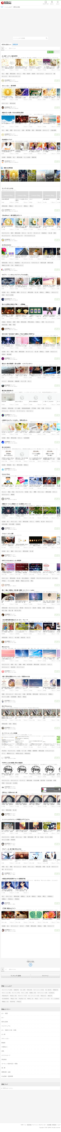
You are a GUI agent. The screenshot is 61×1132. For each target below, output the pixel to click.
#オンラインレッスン (13, 607)
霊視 (3, 1051)
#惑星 (45, 926)
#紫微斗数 (34, 157)
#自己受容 (13, 667)
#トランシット (5, 411)
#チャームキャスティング (14, 76)
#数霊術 (17, 580)
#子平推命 (34, 408)
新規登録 (29, 1124)
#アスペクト (12, 411)
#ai (38, 837)
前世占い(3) (30, 998)
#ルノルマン (4, 76)
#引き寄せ (4, 750)
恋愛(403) (16, 990)
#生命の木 (23, 637)
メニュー (57, 3)
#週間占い (4, 899)
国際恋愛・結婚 (6, 1072)
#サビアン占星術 (9, 295)
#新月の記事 (43, 262)
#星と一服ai (4, 610)
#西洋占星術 (12, 73)
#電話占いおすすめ (25, 580)
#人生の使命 (49, 780)
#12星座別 (18, 524)
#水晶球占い (44, 233)
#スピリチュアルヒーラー (17, 235)
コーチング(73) (16, 992)
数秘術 (3, 1042)
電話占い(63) (14, 998)
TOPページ (23, 1124)
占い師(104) (48, 990)
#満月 (55, 233)
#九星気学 (33, 578)
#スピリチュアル (5, 233)
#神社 (12, 664)
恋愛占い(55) (33, 992)
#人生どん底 (8, 783)
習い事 (3, 1068)
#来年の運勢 (4, 524)
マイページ (45, 975)
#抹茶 (44, 607)
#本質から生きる (19, 753)
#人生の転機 (36, 780)
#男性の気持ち (31, 322)
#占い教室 (17, 637)
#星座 (3, 295)
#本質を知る (27, 753)
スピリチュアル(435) (7, 990)
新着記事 (15, 44)
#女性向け (9, 322)
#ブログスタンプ (35, 262)
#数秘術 (12, 494)
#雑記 (9, 492)
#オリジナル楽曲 (5, 839)
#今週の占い (10, 899)
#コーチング (23, 292)
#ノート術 (24, 750)
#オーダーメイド (29, 351)
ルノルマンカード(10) (34, 995)
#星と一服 (11, 610)
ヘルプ (58, 1124)
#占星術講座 (26, 438)
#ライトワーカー (20, 667)
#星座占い (42, 292)
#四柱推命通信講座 (26, 408)
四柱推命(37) (5, 995)
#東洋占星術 (4, 324)
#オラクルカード (5, 494)
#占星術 (3, 157)
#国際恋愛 (17, 381)
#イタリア (4, 381)
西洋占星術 (5, 1021)
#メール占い (55, 578)
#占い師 (50, 233)
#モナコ (29, 381)
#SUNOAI (13, 839)
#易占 (32, 580)
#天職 (54, 780)
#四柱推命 (9, 157)
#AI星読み (17, 899)
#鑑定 (7, 73)
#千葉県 (27, 926)
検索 (47, 38)
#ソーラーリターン (21, 411)
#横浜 (8, 438)
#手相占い (4, 580)
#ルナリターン (30, 411)
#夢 (35, 837)
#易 (54, 73)
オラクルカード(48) (42, 992)
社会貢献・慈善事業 (7, 1076)
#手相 (24, 73)
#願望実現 (35, 750)
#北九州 (34, 607)
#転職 (18, 322)
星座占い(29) (14, 995)
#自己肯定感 (29, 664)
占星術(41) (51, 992)
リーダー (46, 3)
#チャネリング (37, 233)
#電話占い (11, 206)
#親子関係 (28, 130)
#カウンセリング (9, 694)
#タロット (19, 73)
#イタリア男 (23, 381)
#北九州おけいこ (50, 607)
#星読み (3, 354)
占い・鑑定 (5, 1013)
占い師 (3, 1034)
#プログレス (48, 408)
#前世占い (26, 206)
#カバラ (28, 637)
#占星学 (47, 351)
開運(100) (56, 990)
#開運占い (48, 292)
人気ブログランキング (6, 3)
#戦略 (10, 324)
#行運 (43, 408)
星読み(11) (43, 995)
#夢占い (31, 206)
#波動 (20, 664)
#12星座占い (50, 896)
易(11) (36, 998)
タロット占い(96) (6, 992)
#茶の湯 (21, 607)
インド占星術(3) (55, 998)
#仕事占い (38, 322)
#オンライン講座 (5, 696)
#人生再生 (15, 783)
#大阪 (24, 694)
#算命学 (28, 73)
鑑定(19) (50, 995)
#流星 (14, 324)
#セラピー (22, 926)
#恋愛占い (51, 694)
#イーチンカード (8, 869)
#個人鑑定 (9, 354)
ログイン (52, 3)
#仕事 (23, 130)
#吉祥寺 (33, 73)
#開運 (18, 292)
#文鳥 (10, 723)
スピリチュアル (6, 1026)
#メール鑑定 (17, 408)
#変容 (3, 783)
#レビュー (4, 492)
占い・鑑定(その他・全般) (9, 1030)
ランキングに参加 (16, 975)
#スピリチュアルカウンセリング (44, 578)
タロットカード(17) (44, 998)
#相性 (3, 694)
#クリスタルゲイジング (30, 235)
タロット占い (5, 1038)
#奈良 (33, 130)
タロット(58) (25, 992)
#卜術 (12, 265)
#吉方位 (24, 866)
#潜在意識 (13, 292)
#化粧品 (3, 322)
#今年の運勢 (11, 524)
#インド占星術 (27, 157)
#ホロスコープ (49, 73)
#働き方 (19, 696)
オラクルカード (6, 1055)
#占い (3, 73)
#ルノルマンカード (6, 235)
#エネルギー (43, 664)
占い (3, 1017)
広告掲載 (49, 1124)
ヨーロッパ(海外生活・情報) (10, 1063)
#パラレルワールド (50, 750)
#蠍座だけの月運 (5, 265)
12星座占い (5, 1047)
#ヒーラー (30, 233)
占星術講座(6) (6, 998)
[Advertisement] (30, 22)
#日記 (13, 492)
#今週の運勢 (53, 130)
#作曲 (25, 837)
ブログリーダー (42, 1124)
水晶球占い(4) (22, 998)
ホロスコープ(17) (23, 995)
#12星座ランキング (19, 265)
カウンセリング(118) (39, 990)
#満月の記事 (50, 262)
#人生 (20, 521)
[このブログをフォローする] (57, 81)
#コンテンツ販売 (48, 837)
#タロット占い (5, 103)
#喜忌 (39, 408)
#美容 (16, 351)
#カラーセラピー (40, 73)
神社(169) (30, 990)
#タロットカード (18, 206)
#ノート (3, 753)
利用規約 (54, 1124)
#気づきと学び (18, 610)
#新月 (12, 233)
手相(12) (19, 1001)
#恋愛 (11, 130)
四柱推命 (4, 1059)
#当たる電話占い (25, 578)
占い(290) (23, 990)
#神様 (24, 664)
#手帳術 (29, 750)
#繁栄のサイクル (10, 753)
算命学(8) (13, 1001)
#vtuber (41, 837)
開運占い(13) (5, 1001)
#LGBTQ (37, 521)
